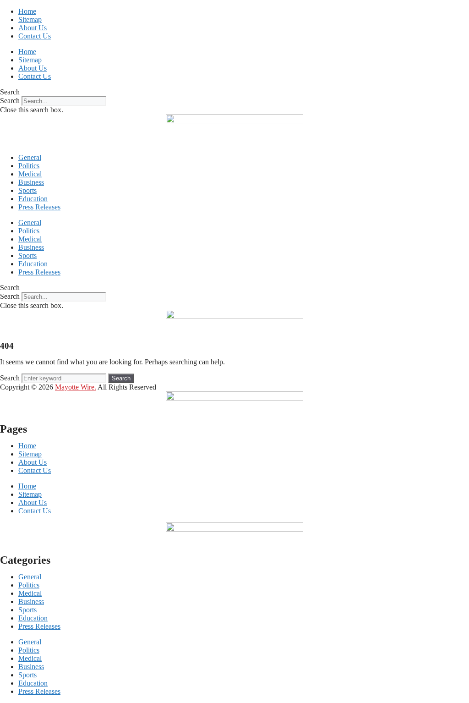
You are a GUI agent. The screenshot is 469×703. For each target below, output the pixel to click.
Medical (30, 174)
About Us (32, 28)
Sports (27, 190)
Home (27, 11)
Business (31, 182)
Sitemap (30, 19)
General (29, 157)
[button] (234, 92)
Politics (28, 166)
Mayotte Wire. (75, 387)
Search (10, 100)
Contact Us (34, 36)
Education (33, 199)
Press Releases (39, 207)
